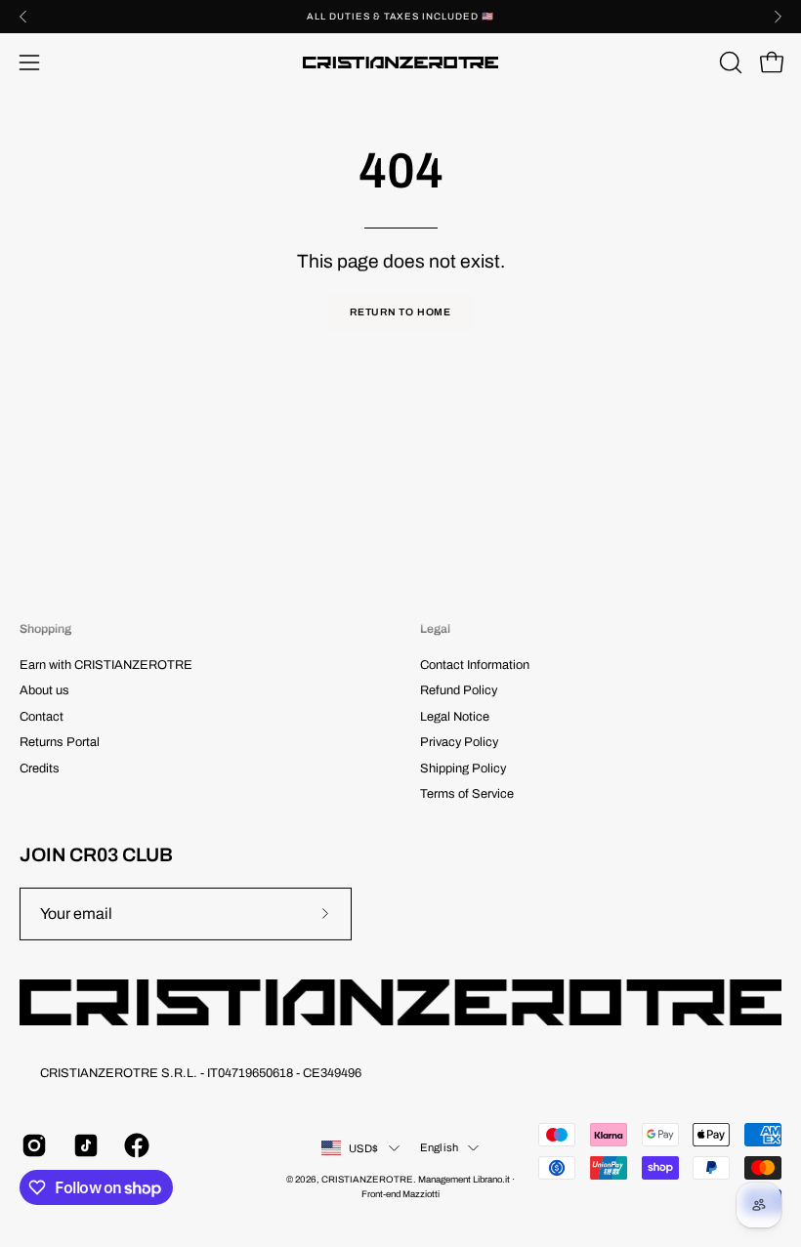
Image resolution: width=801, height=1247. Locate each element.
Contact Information (474, 665)
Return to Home (400, 312)
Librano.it (491, 1180)
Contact (41, 717)
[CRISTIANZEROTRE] (400, 62)
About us (44, 691)
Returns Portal (60, 742)
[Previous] (23, 16)
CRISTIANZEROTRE (367, 1180)
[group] (400, 16)
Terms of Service (467, 794)
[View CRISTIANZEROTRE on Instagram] (33, 1145)
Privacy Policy (459, 742)
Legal (435, 629)
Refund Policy (458, 691)
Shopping (45, 629)
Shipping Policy (463, 768)
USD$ (364, 1148)
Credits (40, 768)
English (439, 1147)
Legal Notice (454, 717)
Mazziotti (421, 1194)
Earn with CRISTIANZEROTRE (106, 665)
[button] (728, 62)
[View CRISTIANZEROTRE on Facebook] (135, 1145)
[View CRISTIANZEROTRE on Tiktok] (84, 1145)
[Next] (777, 16)
